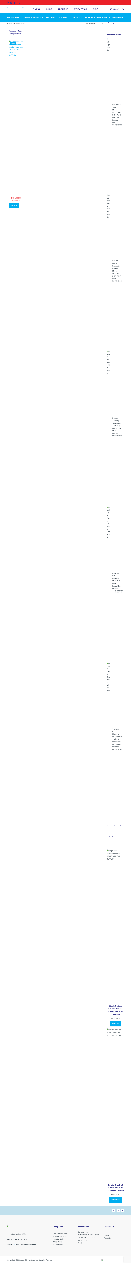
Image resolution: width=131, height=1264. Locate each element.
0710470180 (80, 9)
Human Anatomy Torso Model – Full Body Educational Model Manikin (116, 425)
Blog (95, 9)
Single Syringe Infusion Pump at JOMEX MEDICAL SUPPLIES (115, 1010)
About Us (63, 9)
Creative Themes (45, 1260)
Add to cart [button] (14, 205)
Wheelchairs (50, 17)
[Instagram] (11, 3)
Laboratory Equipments (32, 17)
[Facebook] (8, 3)
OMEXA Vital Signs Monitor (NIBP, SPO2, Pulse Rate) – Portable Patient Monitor (117, 113)
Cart (80, 1243)
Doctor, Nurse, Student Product (96, 17)
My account (82, 1240)
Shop (49, 9)
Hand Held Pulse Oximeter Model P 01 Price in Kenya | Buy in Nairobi (116, 581)
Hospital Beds (58, 1239)
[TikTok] (15, 3)
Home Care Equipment (119, 17)
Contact (107, 1235)
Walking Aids (58, 1244)
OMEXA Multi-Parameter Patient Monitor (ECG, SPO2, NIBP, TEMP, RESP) (117, 270)
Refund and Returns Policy (88, 1235)
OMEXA (37, 9)
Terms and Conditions (86, 1237)
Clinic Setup (76, 17)
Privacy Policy (83, 1232)
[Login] (20, 3)
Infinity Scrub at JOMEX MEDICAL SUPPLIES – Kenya (116, 1188)
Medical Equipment (13, 17)
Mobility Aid (63, 17)
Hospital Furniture (59, 1236)
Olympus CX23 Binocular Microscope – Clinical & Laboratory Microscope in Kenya (117, 738)
